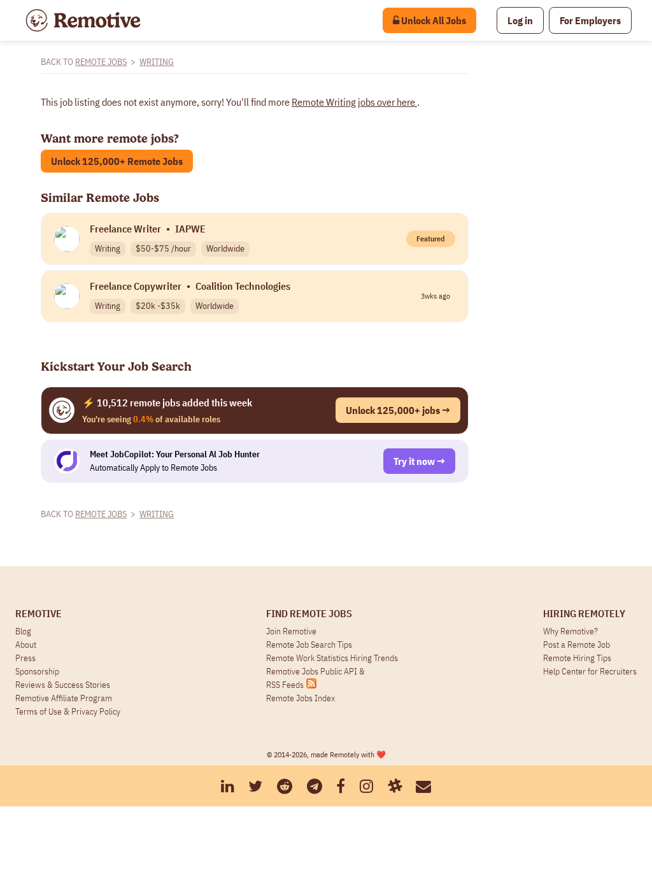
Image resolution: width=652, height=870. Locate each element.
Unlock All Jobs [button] (432, 20)
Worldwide (225, 248)
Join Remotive (291, 631)
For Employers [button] (590, 20)
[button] (520, 20)
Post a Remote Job (576, 644)
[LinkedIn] (227, 786)
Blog (23, 631)
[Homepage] (83, 20)
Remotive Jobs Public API (312, 671)
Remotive (38, 613)
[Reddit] (284, 786)
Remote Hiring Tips (577, 658)
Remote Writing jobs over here (354, 102)
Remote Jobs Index (300, 698)
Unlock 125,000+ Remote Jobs (117, 161)
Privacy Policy (95, 711)
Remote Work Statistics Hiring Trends (332, 658)
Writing (156, 62)
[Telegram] (314, 786)
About (25, 644)
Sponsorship (37, 671)
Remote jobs (101, 62)
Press (25, 658)
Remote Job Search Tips (309, 644)
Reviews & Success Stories (62, 684)
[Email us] (423, 786)
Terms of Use (38, 711)
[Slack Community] (395, 786)
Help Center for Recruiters (590, 671)
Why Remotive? (570, 631)
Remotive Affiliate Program (63, 698)
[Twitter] (255, 786)
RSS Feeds (285, 684)
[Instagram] (366, 786)
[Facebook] (340, 786)
